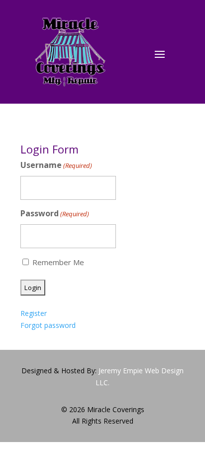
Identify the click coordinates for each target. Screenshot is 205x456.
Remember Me (58, 262)
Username (56, 164)
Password (54, 213)
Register (33, 313)
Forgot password (48, 325)
